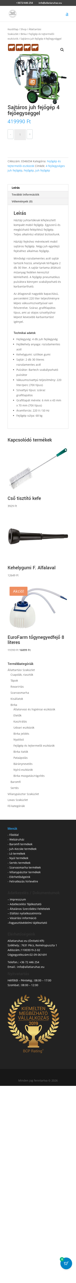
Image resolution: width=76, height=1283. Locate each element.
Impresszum (18, 899)
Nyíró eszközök (23, 770)
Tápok (14, 680)
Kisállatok (17, 699)
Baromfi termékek (20, 844)
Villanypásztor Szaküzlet (23, 794)
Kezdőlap (13, 29)
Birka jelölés (21, 733)
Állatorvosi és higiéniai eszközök (34, 709)
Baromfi (16, 782)
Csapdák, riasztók (22, 674)
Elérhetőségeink (19, 877)
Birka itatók (20, 751)
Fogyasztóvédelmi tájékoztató (28, 923)
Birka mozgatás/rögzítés (29, 776)
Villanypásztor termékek (25, 872)
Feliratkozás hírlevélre (23, 881)
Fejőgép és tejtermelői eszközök (34, 745)
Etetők (17, 715)
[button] (62, 49)
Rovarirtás (17, 686)
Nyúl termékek (18, 858)
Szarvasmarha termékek (25, 867)
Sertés (15, 788)
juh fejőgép (42, 170)
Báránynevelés (23, 764)
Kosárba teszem (26, 145)
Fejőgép (29, 170)
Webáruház (16, 839)
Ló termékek (17, 853)
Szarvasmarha (20, 693)
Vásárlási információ (23, 918)
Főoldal (14, 835)
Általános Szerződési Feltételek (30, 909)
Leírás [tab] (16, 188)
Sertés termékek (19, 863)
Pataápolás (20, 758)
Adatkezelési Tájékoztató (25, 904)
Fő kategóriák (16, 806)
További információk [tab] (25, 194)
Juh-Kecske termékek (22, 849)
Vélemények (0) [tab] (22, 201)
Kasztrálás (20, 721)
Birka (24, 34)
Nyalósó (18, 739)
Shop (23, 29)
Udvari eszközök (23, 727)
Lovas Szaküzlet (18, 800)
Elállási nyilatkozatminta (25, 913)
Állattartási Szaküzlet (21, 670)
